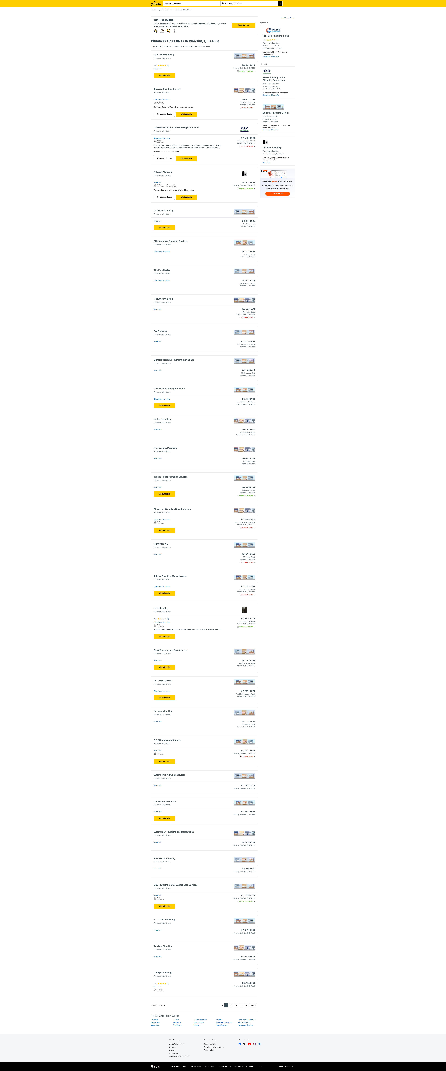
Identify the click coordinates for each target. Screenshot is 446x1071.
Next (252, 1005)
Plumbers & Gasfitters (162, 58)
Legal (260, 1066)
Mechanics (177, 1022)
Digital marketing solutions (214, 1047)
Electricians (155, 1022)
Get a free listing (210, 1044)
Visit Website (164, 75)
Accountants (199, 1022)
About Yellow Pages (176, 1044)
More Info (157, 69)
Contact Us (173, 1053)
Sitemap (172, 1050)
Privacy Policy (196, 1066)
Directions (158, 99)
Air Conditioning (244, 1022)
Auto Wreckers (221, 1025)
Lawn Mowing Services (246, 1020)
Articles (172, 1047)
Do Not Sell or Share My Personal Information (236, 1066)
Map (157, 46)
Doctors (197, 1025)
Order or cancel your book (179, 1056)
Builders (219, 1020)
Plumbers (154, 1020)
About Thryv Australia (178, 1066)
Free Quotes (243, 25)
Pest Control (177, 1025)
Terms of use (210, 1066)
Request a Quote (164, 114)
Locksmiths (155, 1025)
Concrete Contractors (224, 1022)
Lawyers (176, 1020)
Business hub (209, 1050)
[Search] (280, 3)
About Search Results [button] (288, 18)
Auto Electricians (200, 1020)
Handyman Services (245, 1025)
